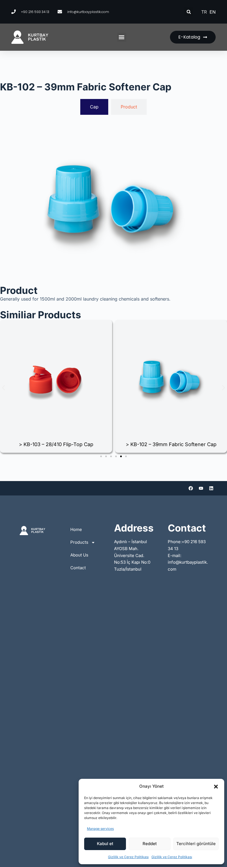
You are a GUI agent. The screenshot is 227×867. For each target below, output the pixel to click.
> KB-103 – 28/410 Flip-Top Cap (56, 444)
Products (79, 542)
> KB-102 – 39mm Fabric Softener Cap (171, 444)
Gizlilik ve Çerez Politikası (128, 857)
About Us (79, 555)
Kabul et (105, 843)
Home (76, 529)
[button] (216, 786)
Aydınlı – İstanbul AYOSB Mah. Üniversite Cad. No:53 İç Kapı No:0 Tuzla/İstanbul (132, 555)
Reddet (150, 843)
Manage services (100, 829)
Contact (78, 567)
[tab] (94, 107)
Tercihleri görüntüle (196, 843)
